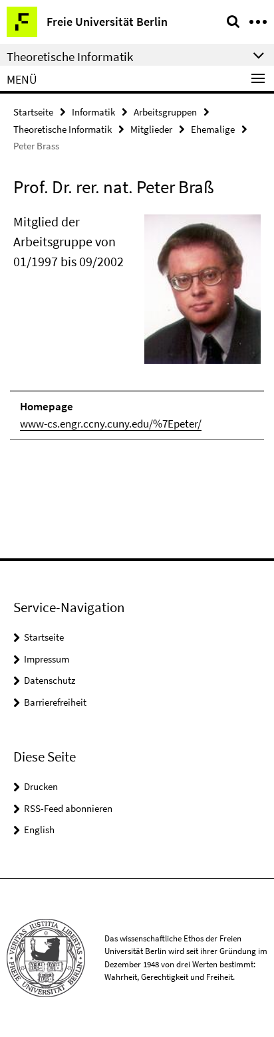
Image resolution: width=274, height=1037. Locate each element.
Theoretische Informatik (62, 129)
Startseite (33, 112)
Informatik (93, 112)
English (39, 829)
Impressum (46, 659)
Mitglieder (151, 129)
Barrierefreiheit (55, 702)
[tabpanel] (137, 326)
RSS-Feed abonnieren (68, 808)
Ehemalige (213, 129)
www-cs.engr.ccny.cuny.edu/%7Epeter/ (111, 423)
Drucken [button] (41, 786)
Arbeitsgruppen (165, 112)
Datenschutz (49, 680)
